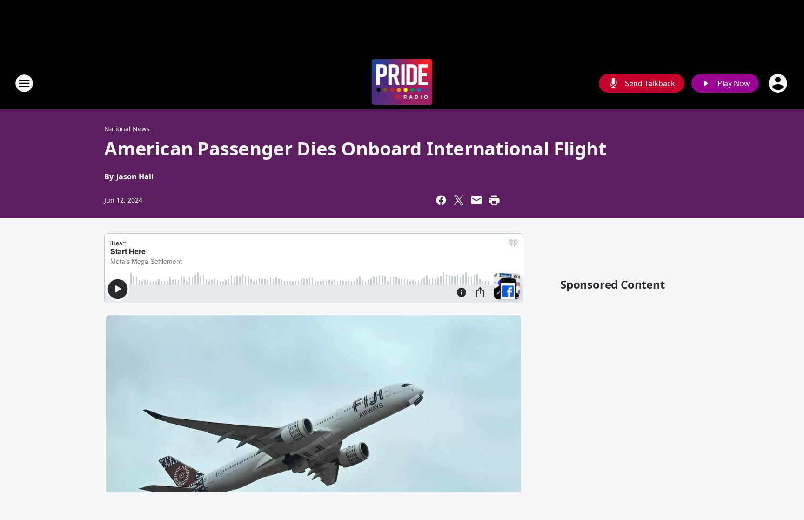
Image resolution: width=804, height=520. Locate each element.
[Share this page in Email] (476, 200)
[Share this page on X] (458, 200)
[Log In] (779, 83)
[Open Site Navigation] (24, 83)
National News (127, 128)
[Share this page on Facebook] (441, 200)
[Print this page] (494, 200)
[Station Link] (402, 83)
